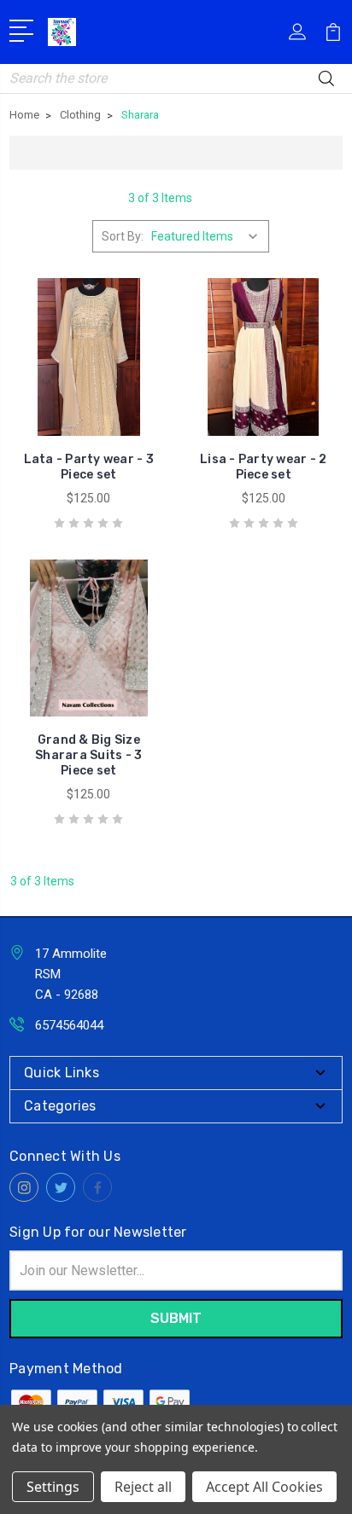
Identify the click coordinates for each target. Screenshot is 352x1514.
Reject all (143, 1486)
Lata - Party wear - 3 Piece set (89, 467)
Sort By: (123, 236)
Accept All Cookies (264, 1486)
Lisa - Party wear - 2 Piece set (263, 467)
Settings (52, 1486)
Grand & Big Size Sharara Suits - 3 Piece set (88, 755)
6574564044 (69, 1025)
